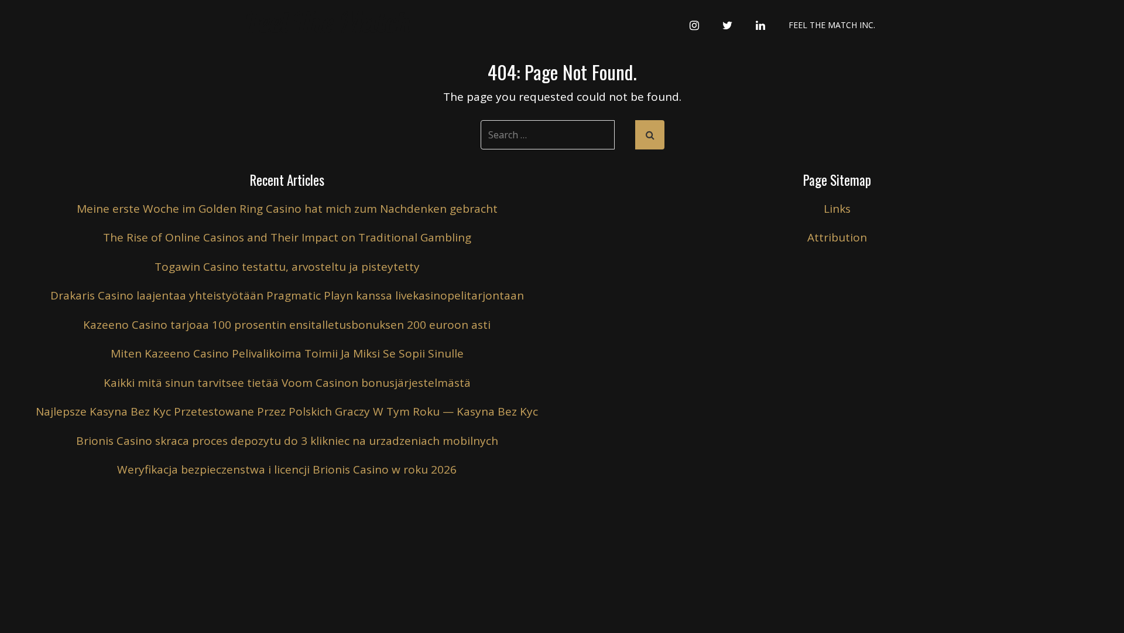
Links (837, 208)
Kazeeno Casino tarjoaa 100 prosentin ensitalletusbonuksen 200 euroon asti (287, 324)
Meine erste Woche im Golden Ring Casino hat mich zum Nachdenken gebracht (287, 208)
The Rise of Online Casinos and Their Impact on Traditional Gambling (287, 237)
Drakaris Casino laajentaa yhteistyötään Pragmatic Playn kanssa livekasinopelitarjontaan (287, 295)
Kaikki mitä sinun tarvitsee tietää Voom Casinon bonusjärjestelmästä (287, 382)
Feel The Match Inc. (832, 24)
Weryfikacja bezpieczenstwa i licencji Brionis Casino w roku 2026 (287, 469)
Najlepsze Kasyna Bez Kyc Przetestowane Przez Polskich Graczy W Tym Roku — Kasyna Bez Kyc (287, 411)
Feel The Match (328, 22)
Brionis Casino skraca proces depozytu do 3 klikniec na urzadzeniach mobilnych (287, 440)
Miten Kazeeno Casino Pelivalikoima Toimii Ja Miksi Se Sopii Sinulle (287, 353)
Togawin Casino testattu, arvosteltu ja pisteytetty (287, 266)
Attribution (837, 237)
